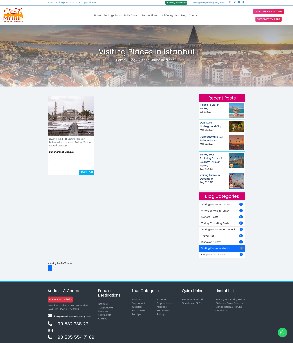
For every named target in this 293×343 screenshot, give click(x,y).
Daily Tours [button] (131, 15)
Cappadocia (105, 307)
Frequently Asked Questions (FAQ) (192, 301)
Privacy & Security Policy (230, 299)
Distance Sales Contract (230, 303)
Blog (183, 15)
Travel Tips (221, 236)
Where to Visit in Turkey (69, 142)
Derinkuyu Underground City (210, 124)
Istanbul (103, 304)
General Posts (221, 217)
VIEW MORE (86, 172)
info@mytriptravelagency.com (209, 2)
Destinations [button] (150, 15)
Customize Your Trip (268, 19)
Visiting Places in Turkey (221, 204)
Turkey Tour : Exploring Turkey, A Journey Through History (211, 160)
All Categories (170, 15)
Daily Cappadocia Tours (268, 11)
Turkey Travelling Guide (221, 223)
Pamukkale (104, 315)
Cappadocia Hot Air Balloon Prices (211, 138)
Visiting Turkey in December (210, 177)
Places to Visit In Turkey (209, 106)
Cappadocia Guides (221, 254)
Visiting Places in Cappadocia (221, 229)
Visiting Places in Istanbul (158, 60)
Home (97, 15)
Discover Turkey (221, 242)
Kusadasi (103, 311)
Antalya (102, 318)
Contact (194, 15)
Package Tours (113, 15)
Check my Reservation (176, 2)
